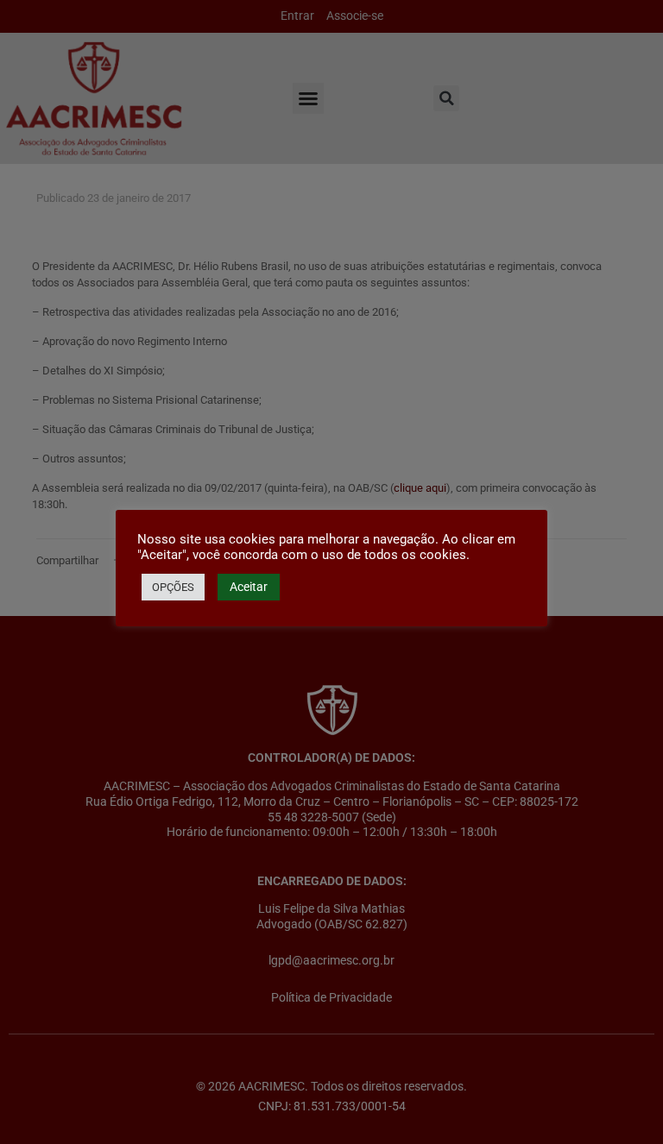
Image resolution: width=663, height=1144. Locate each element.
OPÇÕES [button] (173, 587)
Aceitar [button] (249, 587)
